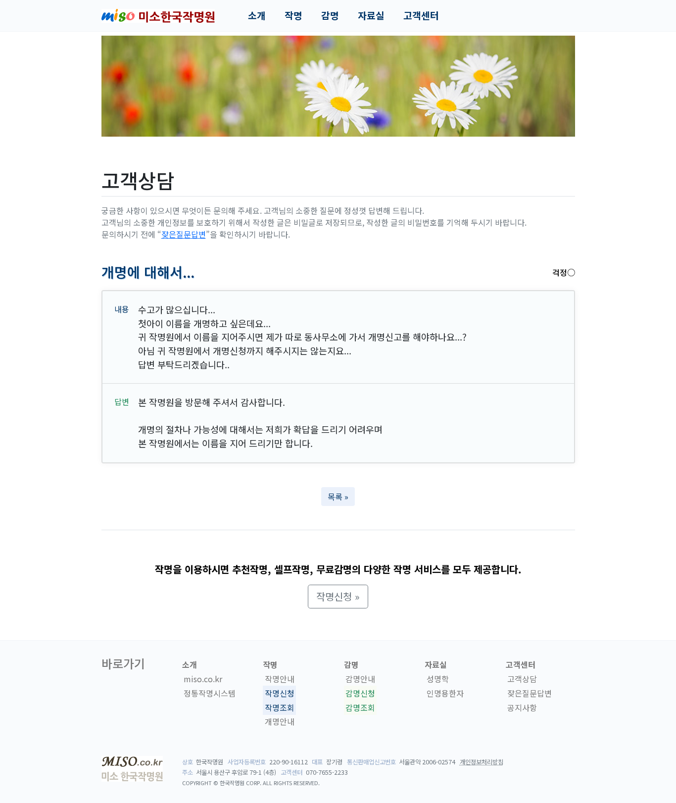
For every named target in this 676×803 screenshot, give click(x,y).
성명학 (438, 679)
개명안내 (279, 722)
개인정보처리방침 (481, 761)
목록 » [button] (338, 496)
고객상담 (522, 679)
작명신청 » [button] (338, 596)
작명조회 (279, 707)
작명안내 (279, 679)
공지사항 (522, 707)
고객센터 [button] (421, 15)
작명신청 (279, 693)
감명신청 (360, 693)
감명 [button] (330, 15)
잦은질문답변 (183, 234)
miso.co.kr (203, 679)
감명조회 (360, 707)
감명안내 (360, 679)
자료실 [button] (371, 15)
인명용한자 (445, 693)
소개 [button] (257, 15)
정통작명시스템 (210, 693)
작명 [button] (293, 15)
